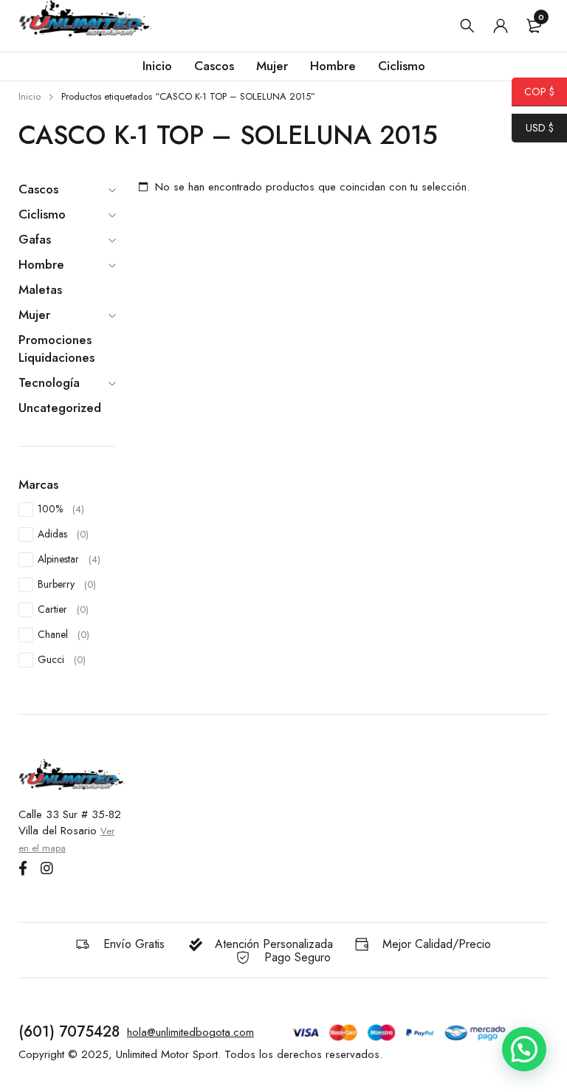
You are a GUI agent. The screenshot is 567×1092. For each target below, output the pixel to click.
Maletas (40, 289)
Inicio (29, 96)
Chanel (63, 634)
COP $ (533, 91)
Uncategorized (59, 407)
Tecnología (49, 382)
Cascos (38, 189)
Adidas (63, 533)
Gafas (34, 239)
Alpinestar (69, 559)
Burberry (67, 584)
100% (61, 508)
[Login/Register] (500, 26)
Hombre (41, 264)
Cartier (63, 609)
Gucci (62, 659)
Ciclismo (42, 214)
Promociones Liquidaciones (56, 348)
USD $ (533, 127)
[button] (524, 1049)
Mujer (34, 314)
